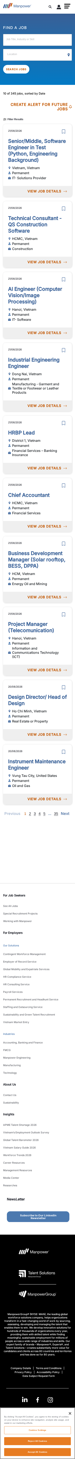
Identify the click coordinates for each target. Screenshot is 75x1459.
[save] (63, 131)
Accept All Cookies (38, 1452)
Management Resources (17, 1170)
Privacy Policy (23, 1372)
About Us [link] (9, 1084)
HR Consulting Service (16, 984)
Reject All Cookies (37, 1441)
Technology (10, 1072)
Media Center (11, 1177)
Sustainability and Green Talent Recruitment (29, 1014)
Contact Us (9, 1095)
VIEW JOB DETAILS (44, 191)
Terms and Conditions (48, 1368)
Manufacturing (12, 1065)
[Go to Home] (17, 6)
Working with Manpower (17, 921)
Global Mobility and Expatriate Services (26, 969)
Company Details (21, 1368)
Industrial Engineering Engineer (34, 363)
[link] (37, 1399)
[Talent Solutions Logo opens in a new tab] (37, 1273)
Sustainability (11, 1102)
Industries (9, 1033)
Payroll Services (12, 991)
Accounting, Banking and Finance (23, 1042)
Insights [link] (8, 1114)
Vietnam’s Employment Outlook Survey (26, 1132)
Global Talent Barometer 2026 (21, 1140)
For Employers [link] (13, 932)
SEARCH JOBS (16, 69)
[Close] (70, 1413)
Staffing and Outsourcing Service (22, 1007)
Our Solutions (11, 945)
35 (56, 814)
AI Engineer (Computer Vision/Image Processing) (35, 295)
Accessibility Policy (48, 1372)
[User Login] (59, 8)
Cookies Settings (37, 1430)
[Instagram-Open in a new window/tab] (50, 1399)
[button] (67, 6)
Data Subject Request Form (38, 1375)
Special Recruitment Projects (20, 913)
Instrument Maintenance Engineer (37, 764)
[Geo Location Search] (68, 55)
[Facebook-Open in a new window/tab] (37, 1399)
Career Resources (14, 1162)
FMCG (7, 1050)
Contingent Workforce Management (24, 954)
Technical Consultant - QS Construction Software (35, 224)
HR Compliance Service (17, 976)
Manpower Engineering (16, 1057)
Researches (10, 1185)
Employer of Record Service (19, 961)
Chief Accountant (29, 495)
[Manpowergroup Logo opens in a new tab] (37, 1295)
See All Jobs (10, 906)
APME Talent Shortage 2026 (20, 1124)
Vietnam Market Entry (16, 1022)
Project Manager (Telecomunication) (31, 627)
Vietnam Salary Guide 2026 (19, 1147)
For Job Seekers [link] (14, 895)
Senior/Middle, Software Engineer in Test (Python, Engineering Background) (37, 150)
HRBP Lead (21, 433)
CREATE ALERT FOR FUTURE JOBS (39, 106)
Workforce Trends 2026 (17, 1155)
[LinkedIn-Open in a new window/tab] (25, 1399)
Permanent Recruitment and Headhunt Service (30, 999)
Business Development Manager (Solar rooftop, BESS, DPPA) (36, 559)
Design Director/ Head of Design (37, 700)
